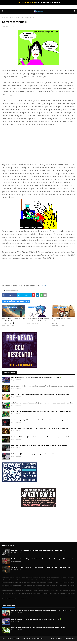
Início (52, 638)
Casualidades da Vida (16, 17)
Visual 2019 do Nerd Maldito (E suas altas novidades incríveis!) (38, 320)
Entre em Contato (70, 638)
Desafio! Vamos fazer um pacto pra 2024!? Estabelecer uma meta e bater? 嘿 (13, 321)
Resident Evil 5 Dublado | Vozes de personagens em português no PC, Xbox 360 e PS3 (39, 428)
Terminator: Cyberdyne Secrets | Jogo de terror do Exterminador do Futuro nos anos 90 (40, 567)
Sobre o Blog (59, 638)
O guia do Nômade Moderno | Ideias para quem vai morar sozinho (62, 321)
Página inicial (5, 17)
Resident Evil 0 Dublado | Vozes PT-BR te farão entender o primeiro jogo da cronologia (40, 437)
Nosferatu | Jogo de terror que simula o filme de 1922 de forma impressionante (37, 550)
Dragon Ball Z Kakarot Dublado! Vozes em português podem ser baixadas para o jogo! (40, 394)
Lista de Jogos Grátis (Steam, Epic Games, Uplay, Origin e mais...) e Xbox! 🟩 (36, 377)
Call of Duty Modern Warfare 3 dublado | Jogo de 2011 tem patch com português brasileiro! (42, 403)
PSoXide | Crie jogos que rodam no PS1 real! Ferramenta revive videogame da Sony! (39, 445)
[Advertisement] (38, 143)
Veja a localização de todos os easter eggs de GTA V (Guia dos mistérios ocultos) (38, 627)
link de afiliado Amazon (47, 2)
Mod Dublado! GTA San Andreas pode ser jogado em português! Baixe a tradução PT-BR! (41, 411)
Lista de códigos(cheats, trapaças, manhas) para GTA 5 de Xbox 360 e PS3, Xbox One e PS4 (41, 610)
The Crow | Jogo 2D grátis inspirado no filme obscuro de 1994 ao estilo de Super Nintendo (41, 420)
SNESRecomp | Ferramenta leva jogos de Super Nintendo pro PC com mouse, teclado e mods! (42, 454)
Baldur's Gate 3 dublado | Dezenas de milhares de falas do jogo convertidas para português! (42, 386)
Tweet (44, 285)
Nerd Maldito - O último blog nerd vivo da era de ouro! (27, 638)
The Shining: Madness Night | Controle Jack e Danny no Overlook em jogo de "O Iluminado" (41, 559)
